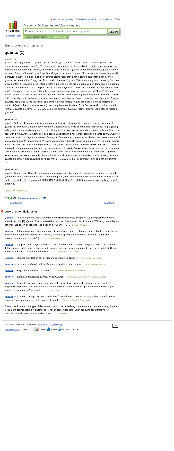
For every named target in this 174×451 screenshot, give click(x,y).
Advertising (57, 325)
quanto (9, 231)
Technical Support (44, 325)
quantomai (109, 202)
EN (116, 19)
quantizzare (16, 202)
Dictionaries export (12, 329)
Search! (113, 31)
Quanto (9, 217)
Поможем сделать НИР (32, 198)
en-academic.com (12, 36)
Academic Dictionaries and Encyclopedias (51, 25)
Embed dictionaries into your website (94, 19)
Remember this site (63, 19)
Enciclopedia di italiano (36, 37)
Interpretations (59, 37)
